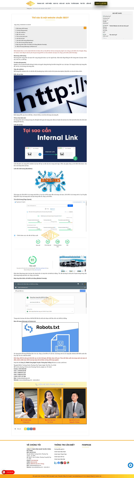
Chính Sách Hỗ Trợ (59, 456)
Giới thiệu (49, 3)
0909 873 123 (75, 420)
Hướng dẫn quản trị (59, 449)
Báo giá (62, 3)
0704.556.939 (10, 472)
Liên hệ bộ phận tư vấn (51, 384)
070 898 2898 (27, 420)
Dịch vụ (55, 3)
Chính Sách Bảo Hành (60, 451)
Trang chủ (40, 3)
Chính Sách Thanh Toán (60, 454)
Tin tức (82, 3)
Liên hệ (88, 3)
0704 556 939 (51, 420)
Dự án (68, 3)
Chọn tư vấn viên (101, 3)
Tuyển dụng (75, 3)
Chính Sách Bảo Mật (59, 459)
